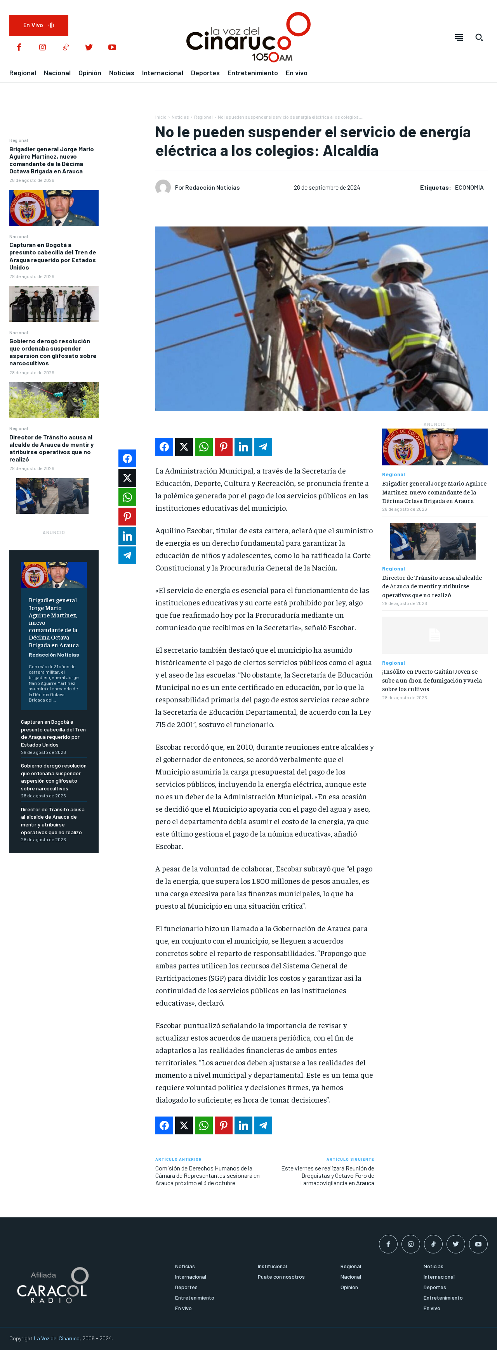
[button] (479, 37)
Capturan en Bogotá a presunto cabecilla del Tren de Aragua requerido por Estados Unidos (52, 256)
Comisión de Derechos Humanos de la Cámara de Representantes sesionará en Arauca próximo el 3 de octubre (207, 1175)
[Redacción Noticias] (165, 187)
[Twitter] (89, 47)
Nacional (18, 236)
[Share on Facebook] (164, 447)
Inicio (161, 116)
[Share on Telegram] (263, 447)
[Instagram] (42, 47)
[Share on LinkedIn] (243, 447)
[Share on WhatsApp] (204, 447)
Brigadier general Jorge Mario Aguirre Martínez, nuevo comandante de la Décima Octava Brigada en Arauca (51, 160)
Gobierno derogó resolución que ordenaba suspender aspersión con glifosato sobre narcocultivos (53, 352)
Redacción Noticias (54, 654)
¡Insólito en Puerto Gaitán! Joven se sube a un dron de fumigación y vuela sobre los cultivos (432, 679)
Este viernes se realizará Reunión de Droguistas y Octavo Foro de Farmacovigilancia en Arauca (327, 1175)
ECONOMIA (469, 187)
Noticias (180, 116)
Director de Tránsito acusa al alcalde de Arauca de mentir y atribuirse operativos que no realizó (51, 448)
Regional (18, 140)
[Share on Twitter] (184, 447)
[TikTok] (65, 47)
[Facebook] (19, 47)
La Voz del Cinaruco (57, 1338)
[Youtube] (112, 47)
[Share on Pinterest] (224, 447)
